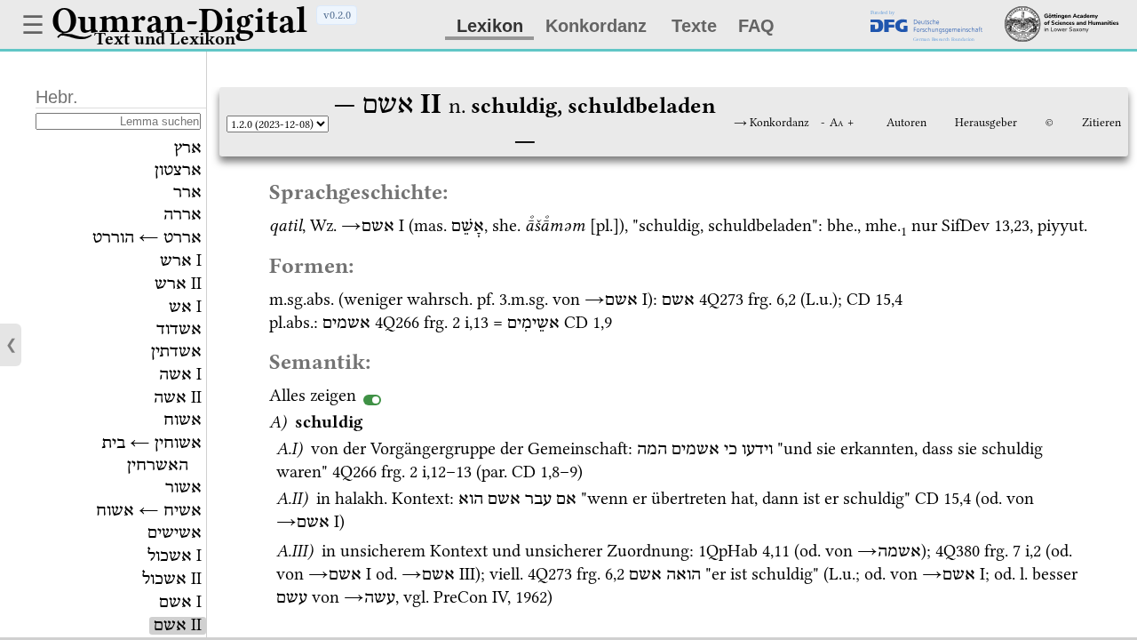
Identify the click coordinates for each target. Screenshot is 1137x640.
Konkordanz (596, 26)
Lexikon (490, 26)
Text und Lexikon (164, 38)
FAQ (756, 26)
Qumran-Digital (179, 20)
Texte (694, 26)
